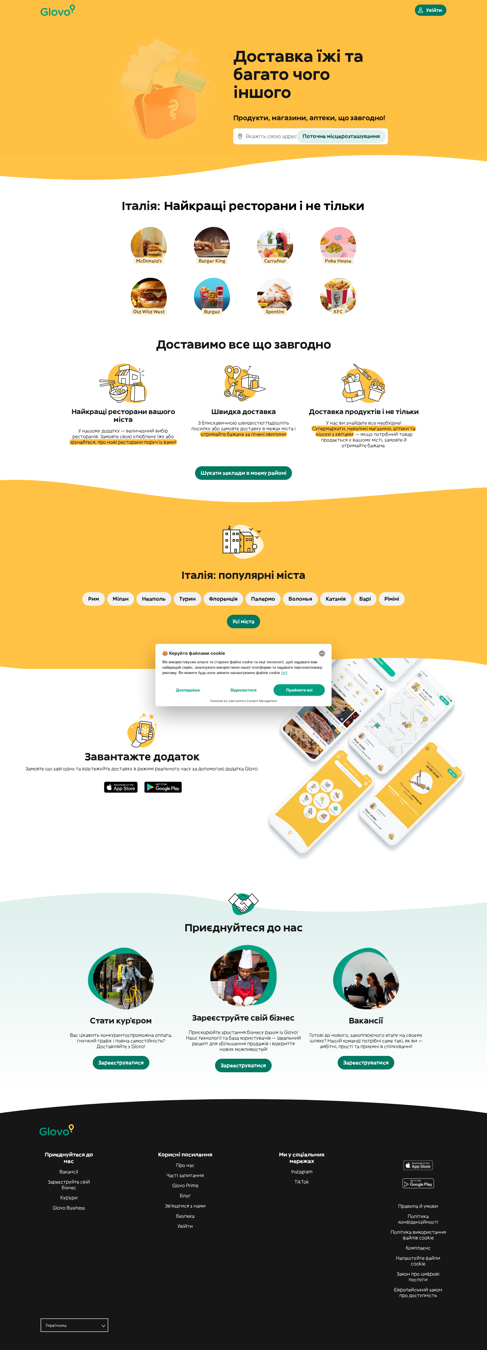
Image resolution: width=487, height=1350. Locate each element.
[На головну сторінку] (58, 10)
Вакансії (68, 1171)
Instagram (302, 1171)
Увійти (185, 1226)
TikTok (302, 1182)
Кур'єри (69, 1197)
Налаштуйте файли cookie (418, 1260)
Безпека (185, 1216)
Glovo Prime (185, 1185)
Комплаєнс (418, 1248)
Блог (185, 1195)
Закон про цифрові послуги (418, 1276)
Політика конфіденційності (418, 1219)
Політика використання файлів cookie (418, 1234)
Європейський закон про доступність (418, 1292)
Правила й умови (418, 1206)
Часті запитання (185, 1175)
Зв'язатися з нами (185, 1206)
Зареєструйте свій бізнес (69, 1184)
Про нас (185, 1165)
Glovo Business (69, 1208)
